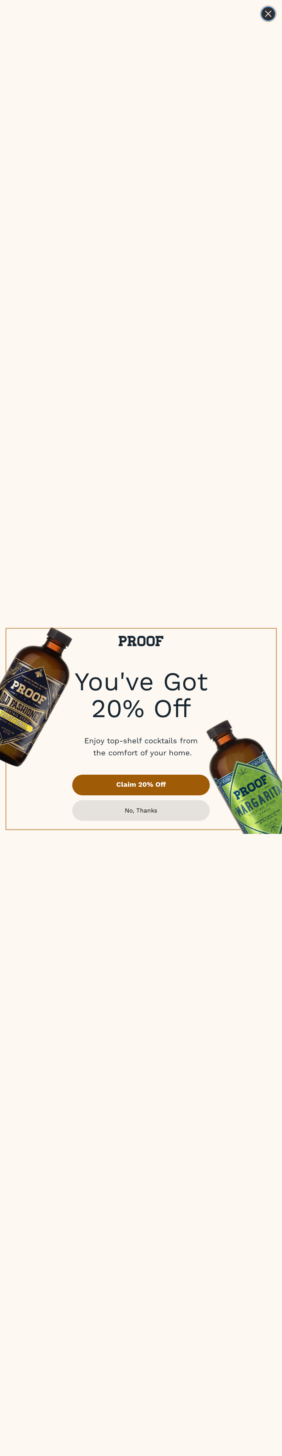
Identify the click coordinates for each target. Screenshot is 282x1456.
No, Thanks (141, 810)
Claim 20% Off (141, 785)
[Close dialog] (268, 14)
